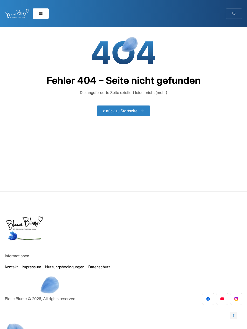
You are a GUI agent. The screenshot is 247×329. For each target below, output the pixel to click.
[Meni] (41, 13)
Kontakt (11, 266)
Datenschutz (99, 266)
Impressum (31, 266)
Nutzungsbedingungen (64, 266)
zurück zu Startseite (120, 110)
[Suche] (234, 13)
